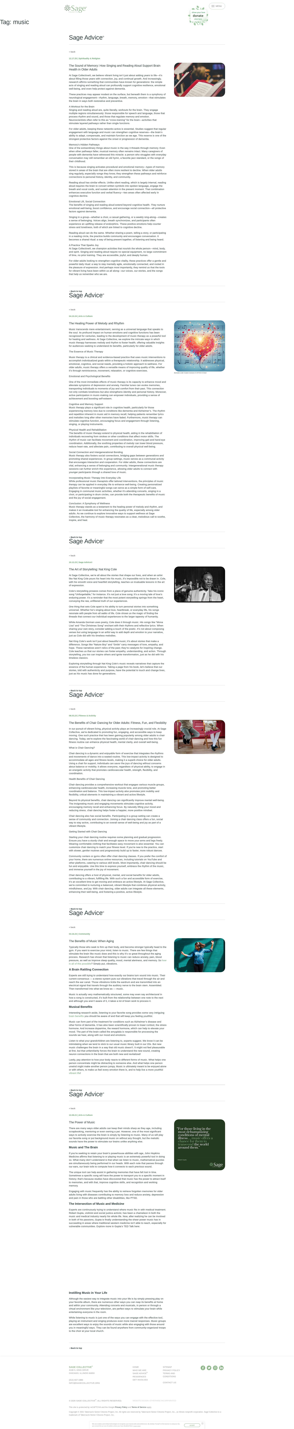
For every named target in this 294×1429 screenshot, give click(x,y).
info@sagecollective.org (84, 1383)
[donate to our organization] (198, 15)
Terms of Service (139, 1407)
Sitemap (167, 1367)
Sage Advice (140, 1373)
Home (136, 1367)
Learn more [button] (137, 1426)
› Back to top (75, 291)
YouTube (152, 859)
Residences (139, 1376)
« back (72, 52)
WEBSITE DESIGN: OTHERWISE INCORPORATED (154, 1401)
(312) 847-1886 (76, 1380)
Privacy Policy (171, 1370)
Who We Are (139, 1370)
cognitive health (121, 407)
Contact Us (169, 1382)
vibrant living (94, 728)
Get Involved (140, 1380)
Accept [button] (192, 1425)
